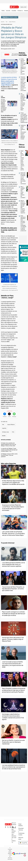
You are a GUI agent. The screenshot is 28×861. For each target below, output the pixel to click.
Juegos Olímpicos (12, 21)
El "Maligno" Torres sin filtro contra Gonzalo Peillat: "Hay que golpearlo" (9, 455)
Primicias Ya (20, 10)
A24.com (14, 823)
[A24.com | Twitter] (8, 827)
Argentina (4, 428)
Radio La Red (23, 7)
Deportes (2, 21)
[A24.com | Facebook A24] (5, 827)
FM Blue (14, 831)
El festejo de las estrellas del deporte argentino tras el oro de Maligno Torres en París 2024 (8, 444)
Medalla (3, 435)
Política (3, 10)
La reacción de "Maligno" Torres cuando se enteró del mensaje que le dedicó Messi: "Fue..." (9, 450)
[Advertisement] (23, 239)
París (13, 431)
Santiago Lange (5, 431)
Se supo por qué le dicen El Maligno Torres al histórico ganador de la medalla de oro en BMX (3, 105)
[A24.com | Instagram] (10, 827)
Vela (6, 21)
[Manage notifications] (25, 855)
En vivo (16, 7)
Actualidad (14, 10)
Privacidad (21, 828)
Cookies (20, 834)
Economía (8, 10)
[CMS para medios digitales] (22, 853)
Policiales (26, 10)
